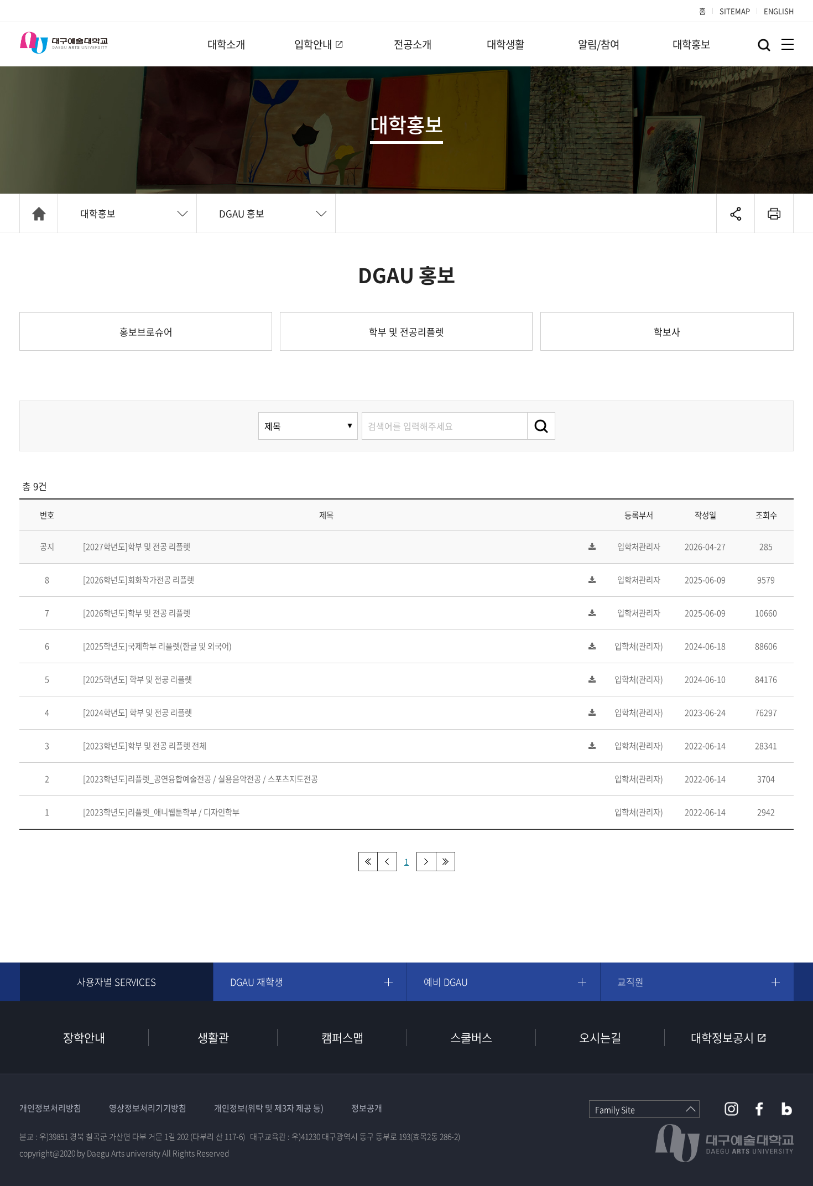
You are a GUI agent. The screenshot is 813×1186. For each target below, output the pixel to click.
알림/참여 (598, 44)
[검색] (541, 426)
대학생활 (505, 44)
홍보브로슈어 (146, 332)
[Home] (39, 213)
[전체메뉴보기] (787, 44)
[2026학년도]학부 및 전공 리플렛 (136, 613)
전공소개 (412, 44)
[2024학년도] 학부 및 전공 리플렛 (137, 712)
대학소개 (226, 44)
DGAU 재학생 (256, 982)
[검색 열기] (764, 45)
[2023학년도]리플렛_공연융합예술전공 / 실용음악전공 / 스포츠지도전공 (200, 779)
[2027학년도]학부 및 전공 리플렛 (136, 546)
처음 (368, 861)
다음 (426, 861)
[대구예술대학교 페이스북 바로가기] (759, 1109)
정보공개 (366, 1108)
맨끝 (445, 861)
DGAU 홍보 (241, 213)
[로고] (63, 42)
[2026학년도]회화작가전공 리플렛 (138, 580)
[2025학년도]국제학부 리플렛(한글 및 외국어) (157, 646)
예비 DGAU (446, 982)
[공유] (735, 213)
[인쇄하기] (774, 213)
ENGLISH (779, 11)
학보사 (667, 332)
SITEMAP (735, 11)
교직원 (630, 982)
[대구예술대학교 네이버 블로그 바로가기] (787, 1109)
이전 (387, 861)
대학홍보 (691, 44)
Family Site (615, 1110)
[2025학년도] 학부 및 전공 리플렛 (137, 679)
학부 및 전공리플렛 (406, 332)
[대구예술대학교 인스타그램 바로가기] (731, 1109)
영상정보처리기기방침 (147, 1108)
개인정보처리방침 (50, 1108)
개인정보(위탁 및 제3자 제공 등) (269, 1108)
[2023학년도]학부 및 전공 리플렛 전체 (144, 746)
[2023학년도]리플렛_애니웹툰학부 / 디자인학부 (161, 812)
